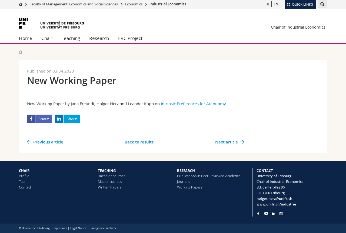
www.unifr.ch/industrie (276, 204)
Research (99, 38)
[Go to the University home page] (51, 23)
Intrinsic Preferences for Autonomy (193, 103)
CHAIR (24, 170)
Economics (133, 4)
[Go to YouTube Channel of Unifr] (266, 213)
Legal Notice (78, 228)
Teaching (71, 38)
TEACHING (107, 170)
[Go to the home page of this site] (20, 52)
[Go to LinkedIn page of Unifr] (273, 213)
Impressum (60, 228)
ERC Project (130, 38)
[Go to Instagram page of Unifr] (281, 213)
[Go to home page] (20, 4)
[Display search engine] (322, 4)
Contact (25, 187)
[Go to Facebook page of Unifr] (258, 213)
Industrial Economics (167, 4)
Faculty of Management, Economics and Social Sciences (73, 4)
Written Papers (109, 187)
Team (23, 181)
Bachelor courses (111, 175)
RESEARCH (186, 170)
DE (267, 4)
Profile (24, 175)
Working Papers (189, 187)
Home (25, 38)
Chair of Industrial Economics (298, 27)
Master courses (110, 181)
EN (276, 4)
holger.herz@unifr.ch (274, 198)
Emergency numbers (103, 228)
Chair (46, 38)
